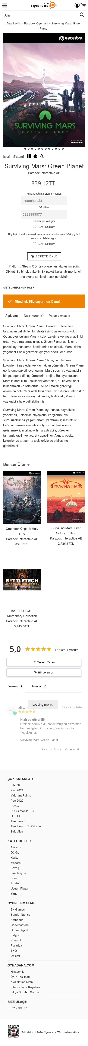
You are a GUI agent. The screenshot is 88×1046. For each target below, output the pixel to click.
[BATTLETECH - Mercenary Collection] (22, 579)
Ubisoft (15, 956)
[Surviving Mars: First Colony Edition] (66, 497)
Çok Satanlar (20, 778)
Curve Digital (19, 930)
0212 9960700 (20, 1008)
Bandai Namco (20, 914)
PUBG (15, 806)
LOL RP (16, 816)
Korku (15, 857)
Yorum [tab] (13, 686)
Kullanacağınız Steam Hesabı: (44, 193)
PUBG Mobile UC (22, 811)
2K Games (18, 909)
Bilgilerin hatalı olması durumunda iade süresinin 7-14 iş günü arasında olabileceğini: (44, 236)
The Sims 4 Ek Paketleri (27, 826)
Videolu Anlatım (59, 316)
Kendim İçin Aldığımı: (44, 221)
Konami (16, 940)
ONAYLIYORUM (45, 226)
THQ (14, 950)
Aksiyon (16, 847)
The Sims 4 (18, 821)
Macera (16, 863)
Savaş (15, 868)
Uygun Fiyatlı (19, 888)
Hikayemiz (17, 971)
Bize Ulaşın (17, 1001)
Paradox (16, 945)
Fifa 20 (15, 785)
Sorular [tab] (36, 686)
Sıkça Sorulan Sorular (25, 992)
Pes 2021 (17, 790)
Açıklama (12, 316)
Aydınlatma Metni (22, 982)
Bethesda (17, 920)
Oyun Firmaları (21, 903)
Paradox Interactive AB (44, 172)
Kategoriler (19, 841)
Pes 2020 (17, 800)
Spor (14, 878)
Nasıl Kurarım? (34, 316)
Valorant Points (21, 795)
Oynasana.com (20, 965)
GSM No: (44, 207)
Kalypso (16, 935)
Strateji (15, 883)
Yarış (14, 893)
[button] (8, 93)
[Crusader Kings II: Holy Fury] (22, 497)
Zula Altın (17, 831)
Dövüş (15, 852)
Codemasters (20, 925)
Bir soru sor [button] (46, 672)
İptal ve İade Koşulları (25, 987)
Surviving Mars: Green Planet (39, 740)
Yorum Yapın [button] (46, 662)
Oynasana (50, 1032)
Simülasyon (18, 873)
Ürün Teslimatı (20, 977)
